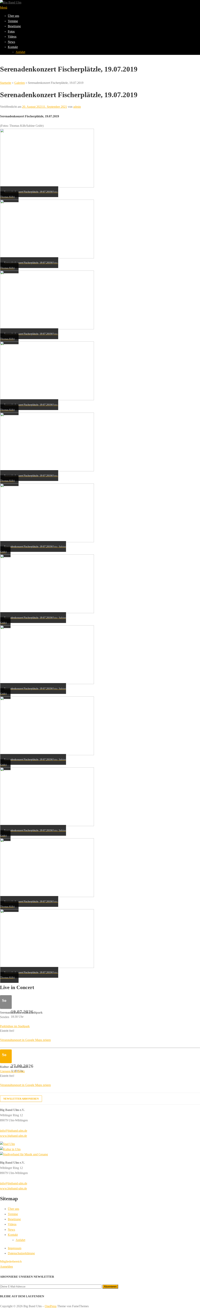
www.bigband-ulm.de (13, 1135)
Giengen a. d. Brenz (12, 1071)
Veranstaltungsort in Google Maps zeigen (25, 1040)
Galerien (19, 82)
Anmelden (6, 1266)
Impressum (14, 1248)
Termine (13, 21)
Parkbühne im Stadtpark (15, 1026)
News (11, 41)
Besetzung (14, 26)
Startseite (5, 82)
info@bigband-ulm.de (13, 1130)
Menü (3, 7)
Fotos (11, 31)
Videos (12, 36)
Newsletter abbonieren (21, 1098)
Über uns (13, 15)
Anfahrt (20, 52)
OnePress (50, 1306)
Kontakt (13, 47)
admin (77, 106)
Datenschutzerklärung (21, 1253)
